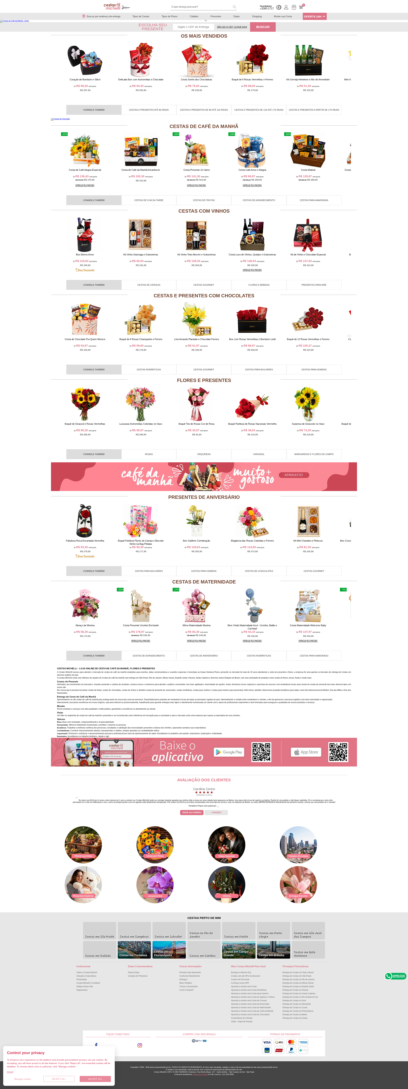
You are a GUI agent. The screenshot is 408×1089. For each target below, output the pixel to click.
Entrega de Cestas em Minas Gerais (298, 983)
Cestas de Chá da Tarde (148, 200)
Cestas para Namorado (314, 655)
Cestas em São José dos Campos (307, 934)
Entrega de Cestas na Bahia (295, 1014)
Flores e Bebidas (259, 285)
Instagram (140, 1045)
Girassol (259, 454)
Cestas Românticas (149, 369)
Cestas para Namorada (314, 200)
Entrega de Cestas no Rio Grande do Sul (300, 997)
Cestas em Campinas (133, 936)
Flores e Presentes (204, 380)
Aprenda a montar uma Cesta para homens (250, 993)
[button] (202, 20)
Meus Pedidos (185, 983)
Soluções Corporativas (86, 976)
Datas (236, 16)
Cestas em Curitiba (202, 955)
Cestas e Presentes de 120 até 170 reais (258, 110)
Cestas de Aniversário (204, 655)
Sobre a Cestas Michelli (86, 972)
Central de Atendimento (189, 976)
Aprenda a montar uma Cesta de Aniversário (250, 1004)
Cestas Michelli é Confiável (88, 983)
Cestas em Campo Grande (236, 953)
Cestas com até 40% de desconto (245, 976)
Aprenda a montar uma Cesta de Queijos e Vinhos (253, 997)
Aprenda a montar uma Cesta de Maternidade (251, 1007)
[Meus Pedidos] (294, 7)
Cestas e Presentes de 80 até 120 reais (204, 110)
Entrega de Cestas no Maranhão (297, 1004)
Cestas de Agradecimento (259, 200)
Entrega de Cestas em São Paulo (297, 976)
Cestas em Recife (236, 936)
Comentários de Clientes (242, 1018)
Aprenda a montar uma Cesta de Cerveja (249, 1000)
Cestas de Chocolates (259, 571)
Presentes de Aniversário (204, 497)
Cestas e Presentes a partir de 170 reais (314, 110)
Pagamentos (81, 990)
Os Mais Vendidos (204, 36)
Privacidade (81, 979)
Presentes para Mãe (314, 285)
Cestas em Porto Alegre (270, 934)
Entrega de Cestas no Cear (295, 1007)
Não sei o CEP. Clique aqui (232, 27)
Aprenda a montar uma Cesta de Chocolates (250, 1014)
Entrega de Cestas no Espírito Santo (298, 986)
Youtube (118, 1045)
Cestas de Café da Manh (204, 126)
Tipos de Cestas (140, 16)
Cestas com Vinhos (204, 211)
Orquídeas (204, 454)
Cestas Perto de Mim (204, 918)
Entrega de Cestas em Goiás (295, 1018)
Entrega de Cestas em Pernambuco (298, 1011)
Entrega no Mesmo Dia (241, 972)
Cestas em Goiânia (97, 955)
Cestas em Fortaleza (133, 955)
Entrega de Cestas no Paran (295, 990)
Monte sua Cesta (283, 16)
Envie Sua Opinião (191, 812)
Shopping (257, 16)
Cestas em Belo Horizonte (304, 953)
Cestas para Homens (314, 369)
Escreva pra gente (200, 1074)
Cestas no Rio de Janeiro (200, 934)
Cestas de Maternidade (204, 581)
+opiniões (216, 812)
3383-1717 (267, 7)
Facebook (96, 1045)
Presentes (216, 16)
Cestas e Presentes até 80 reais (149, 110)
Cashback (278, 7)
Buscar (263, 27)
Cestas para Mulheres (259, 369)
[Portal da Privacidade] (199, 1042)
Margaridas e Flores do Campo (314, 454)
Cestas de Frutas (204, 200)
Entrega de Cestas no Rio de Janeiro (299, 979)
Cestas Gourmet (203, 285)
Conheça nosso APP (240, 983)
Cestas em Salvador (167, 936)
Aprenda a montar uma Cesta (244, 986)
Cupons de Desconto (240, 979)
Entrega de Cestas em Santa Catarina (299, 993)
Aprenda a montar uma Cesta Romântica (248, 990)
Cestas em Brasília (271, 955)
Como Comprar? (186, 990)
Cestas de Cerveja (148, 285)
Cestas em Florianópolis (163, 953)
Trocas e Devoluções (188, 986)
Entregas (183, 979)
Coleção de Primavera (137, 976)
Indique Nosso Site (84, 986)
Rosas (149, 454)
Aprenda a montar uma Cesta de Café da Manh (252, 1011)
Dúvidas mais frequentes (190, 972)
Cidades (194, 16)
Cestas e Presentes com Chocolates (204, 295)
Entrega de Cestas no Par (294, 1000)
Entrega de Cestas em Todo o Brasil (298, 972)
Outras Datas (133, 972)
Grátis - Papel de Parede (241, 1021)
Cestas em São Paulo (99, 936)
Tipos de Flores (170, 16)
